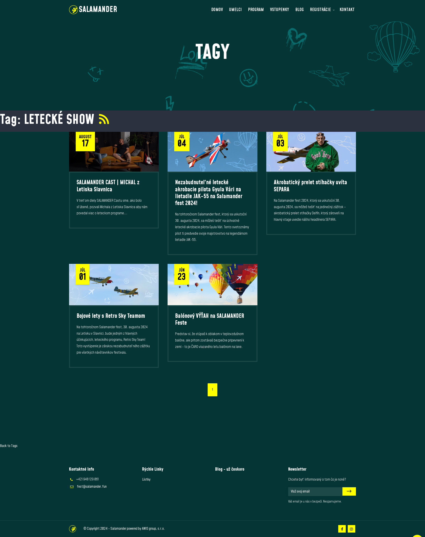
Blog (299, 10)
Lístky (146, 479)
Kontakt (347, 10)
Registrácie (320, 10)
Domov (217, 10)
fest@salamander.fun (92, 486)
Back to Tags (8, 445)
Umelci (235, 10)
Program (256, 10)
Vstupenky (279, 10)
